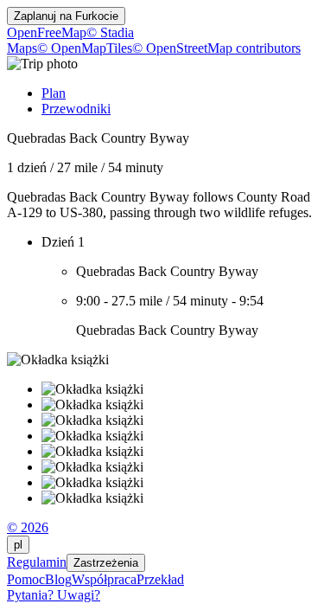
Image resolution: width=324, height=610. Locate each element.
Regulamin (37, 562)
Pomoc (26, 579)
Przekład (160, 579)
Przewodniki (76, 108)
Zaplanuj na (66, 16)
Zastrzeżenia (105, 562)
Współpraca (104, 579)
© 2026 (27, 527)
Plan (53, 93)
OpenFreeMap (46, 32)
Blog (58, 579)
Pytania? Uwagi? (53, 595)
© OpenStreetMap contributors (216, 48)
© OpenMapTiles (84, 48)
